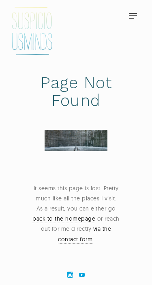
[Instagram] (70, 275)
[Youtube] (82, 275)
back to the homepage (63, 218)
